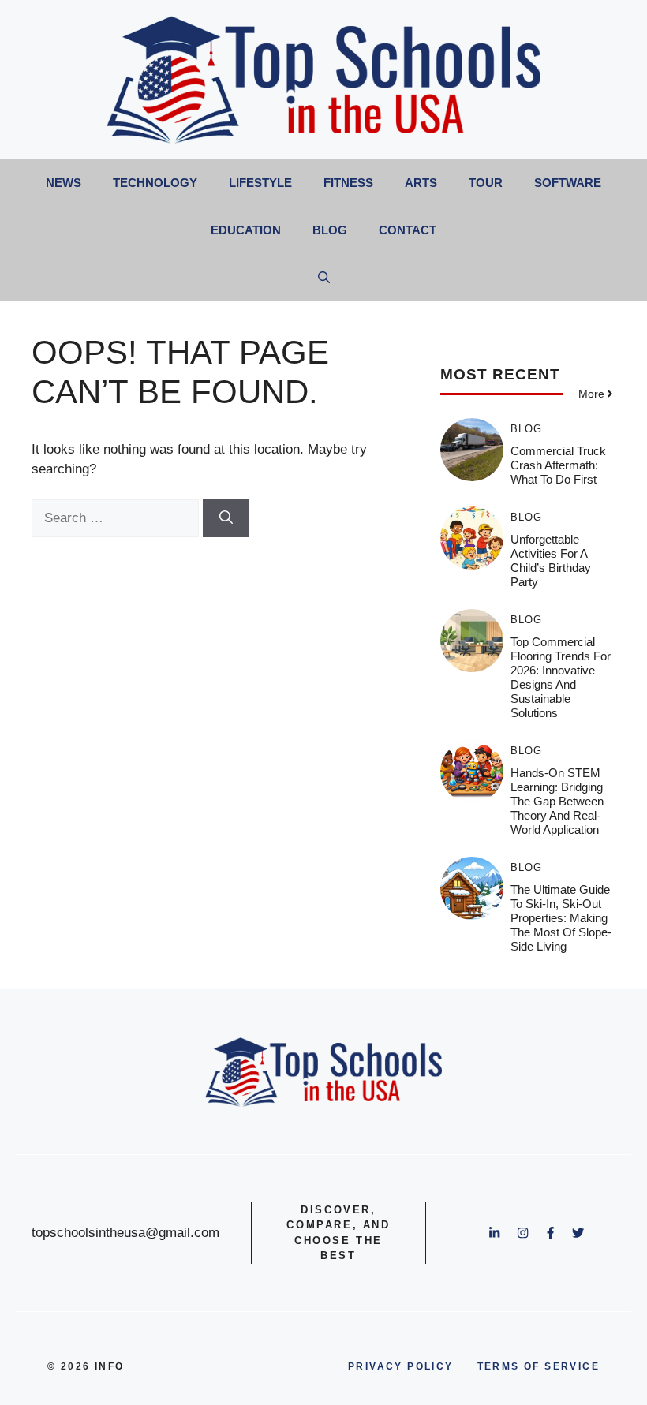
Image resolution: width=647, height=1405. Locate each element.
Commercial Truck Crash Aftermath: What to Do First (558, 465)
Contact (407, 230)
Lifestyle (260, 182)
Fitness (348, 182)
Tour (486, 182)
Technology (155, 182)
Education (246, 230)
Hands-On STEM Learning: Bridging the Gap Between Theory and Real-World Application (557, 801)
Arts (421, 182)
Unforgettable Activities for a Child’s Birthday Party (550, 560)
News (63, 182)
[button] (324, 277)
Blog (329, 230)
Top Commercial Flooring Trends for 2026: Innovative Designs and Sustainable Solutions (560, 677)
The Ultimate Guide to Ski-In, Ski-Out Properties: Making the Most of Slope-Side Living (560, 918)
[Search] (226, 518)
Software (567, 182)
